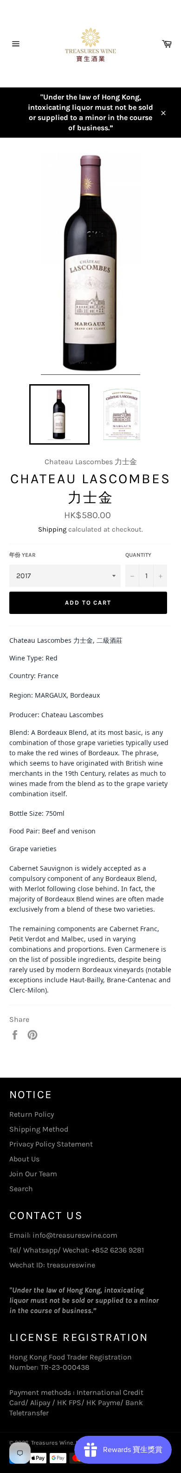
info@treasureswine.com (74, 1235)
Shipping (52, 529)
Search (21, 1188)
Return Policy (31, 1114)
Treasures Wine (52, 1442)
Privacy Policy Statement (51, 1144)
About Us (24, 1158)
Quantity (138, 555)
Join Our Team (33, 1173)
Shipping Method (38, 1129)
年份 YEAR (22, 555)
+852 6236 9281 (117, 1250)
